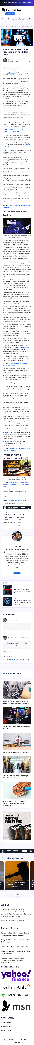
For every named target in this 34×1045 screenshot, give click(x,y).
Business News (9, 26)
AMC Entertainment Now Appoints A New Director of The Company (22, 591)
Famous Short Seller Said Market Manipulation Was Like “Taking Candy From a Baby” (16, 484)
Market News (12, 441)
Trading (18, 525)
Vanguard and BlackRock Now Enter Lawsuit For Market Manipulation (16, 884)
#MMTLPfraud (8, 131)
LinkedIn (7, 497)
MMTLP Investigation (9, 519)
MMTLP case (11, 73)
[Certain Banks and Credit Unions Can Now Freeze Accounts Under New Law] (17, 690)
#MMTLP (6, 130)
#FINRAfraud (16, 131)
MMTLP (12, 517)
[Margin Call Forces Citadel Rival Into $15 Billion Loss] (17, 715)
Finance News (22, 512)
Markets (6, 517)
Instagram (16, 495)
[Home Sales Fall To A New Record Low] (17, 741)
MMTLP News (20, 519)
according (9, 303)
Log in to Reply (8, 632)
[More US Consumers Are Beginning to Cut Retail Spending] (17, 764)
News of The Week (8, 522)
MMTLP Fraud (20, 517)
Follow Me (17, 573)
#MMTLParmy (14, 130)
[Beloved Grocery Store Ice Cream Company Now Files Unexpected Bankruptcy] (17, 790)
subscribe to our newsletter (16, 489)
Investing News (13, 514)
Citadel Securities (24, 347)
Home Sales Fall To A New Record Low (16, 752)
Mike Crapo (11, 150)
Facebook (22, 495)
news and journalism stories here (15, 500)
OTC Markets (19, 522)
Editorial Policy (6, 1026)
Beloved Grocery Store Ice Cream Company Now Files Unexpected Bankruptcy (14, 803)
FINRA (5, 514)
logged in (14, 659)
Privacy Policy (6, 1022)
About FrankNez (6, 1030)
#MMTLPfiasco (22, 130)
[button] (2, 14)
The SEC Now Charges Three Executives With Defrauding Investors (22, 602)
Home (2, 26)
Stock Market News (8, 525)
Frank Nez (11, 59)
